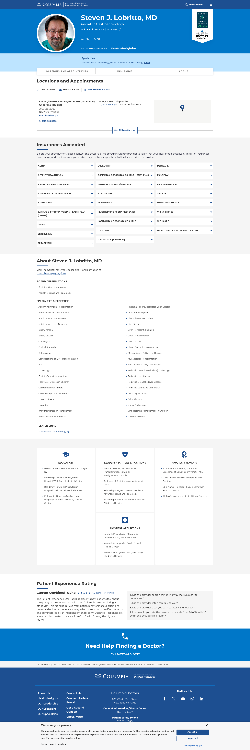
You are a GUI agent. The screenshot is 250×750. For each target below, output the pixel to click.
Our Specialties (48, 714)
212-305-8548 (125, 721)
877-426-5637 (125, 712)
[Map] (182, 111)
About (183, 71)
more (147, 63)
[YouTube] (183, 699)
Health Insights (48, 698)
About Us (44, 693)
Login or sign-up (107, 104)
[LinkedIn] (201, 699)
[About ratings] (120, 29)
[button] (125, 130)
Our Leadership (48, 704)
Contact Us (73, 693)
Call (125, 654)
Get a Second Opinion (75, 710)
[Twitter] (174, 699)
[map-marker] (182, 108)
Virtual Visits (74, 717)
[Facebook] (164, 699)
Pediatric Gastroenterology (52, 431)
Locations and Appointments (66, 71)
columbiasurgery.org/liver (51, 273)
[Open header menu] (211, 4)
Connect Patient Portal (77, 700)
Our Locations (47, 709)
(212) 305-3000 (94, 39)
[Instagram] (192, 699)
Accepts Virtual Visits (98, 90)
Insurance (125, 71)
